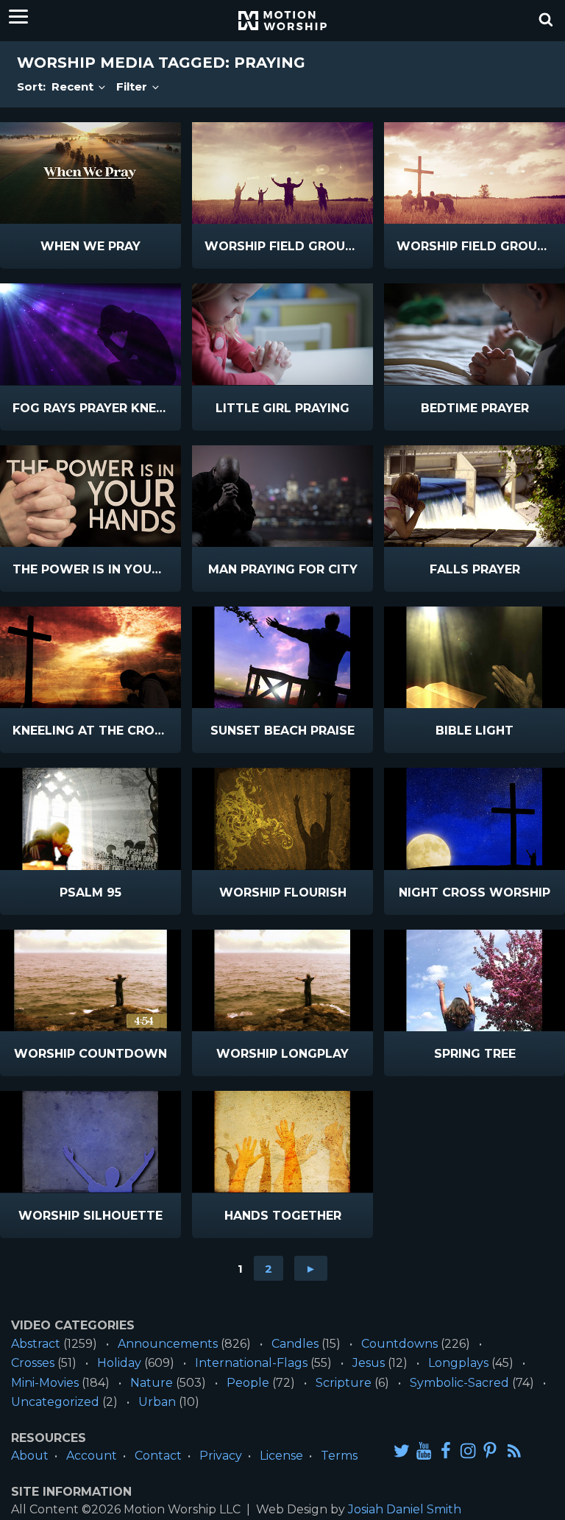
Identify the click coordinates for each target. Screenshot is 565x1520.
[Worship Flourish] (282, 818)
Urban (157, 1402)
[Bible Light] (474, 657)
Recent (73, 86)
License (281, 1456)
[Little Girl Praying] (282, 334)
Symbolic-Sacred (459, 1383)
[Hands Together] (282, 1141)
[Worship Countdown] (90, 980)
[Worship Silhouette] (90, 1141)
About (30, 1456)
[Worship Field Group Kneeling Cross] (474, 173)
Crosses (32, 1363)
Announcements (168, 1344)
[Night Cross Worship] (474, 818)
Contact (158, 1456)
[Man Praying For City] (282, 496)
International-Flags (251, 1363)
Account (91, 1456)
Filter (133, 86)
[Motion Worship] (282, 20)
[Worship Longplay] (282, 980)
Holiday (119, 1363)
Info (49, 247)
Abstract (35, 1344)
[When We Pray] (90, 173)
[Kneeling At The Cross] (90, 657)
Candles (295, 1344)
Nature (151, 1383)
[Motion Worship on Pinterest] (490, 1450)
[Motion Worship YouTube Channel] (424, 1450)
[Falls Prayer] (474, 496)
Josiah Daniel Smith (404, 1509)
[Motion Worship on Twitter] (402, 1450)
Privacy (220, 1456)
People (248, 1383)
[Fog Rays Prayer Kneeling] (90, 334)
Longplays (458, 1363)
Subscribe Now (119, 257)
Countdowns (399, 1344)
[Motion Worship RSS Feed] (515, 1451)
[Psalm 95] (90, 818)
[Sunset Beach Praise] (282, 657)
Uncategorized (55, 1402)
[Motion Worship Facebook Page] (446, 1450)
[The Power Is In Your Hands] (90, 496)
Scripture (344, 1383)
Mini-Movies (45, 1383)
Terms (339, 1456)
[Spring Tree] (474, 980)
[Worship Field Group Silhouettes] (282, 173)
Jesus (368, 1363)
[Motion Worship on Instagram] (468, 1450)
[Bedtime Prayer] (474, 334)
